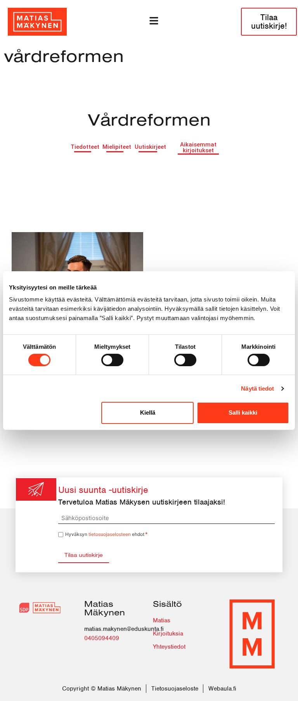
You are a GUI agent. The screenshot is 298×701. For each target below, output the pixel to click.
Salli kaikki (243, 412)
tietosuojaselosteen (109, 534)
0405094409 (101, 638)
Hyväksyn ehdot (106, 534)
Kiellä (147, 412)
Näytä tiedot (257, 388)
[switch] (112, 360)
